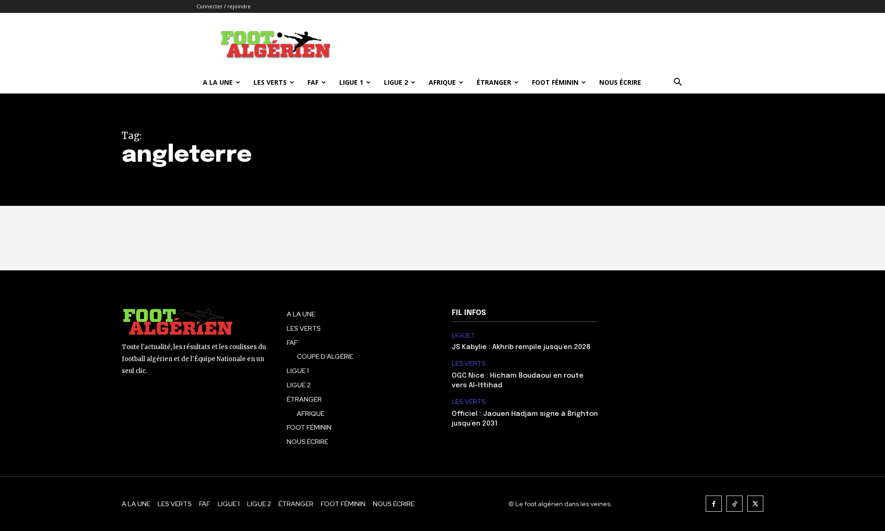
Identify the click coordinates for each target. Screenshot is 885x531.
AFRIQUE (442, 82)
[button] (678, 83)
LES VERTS (270, 82)
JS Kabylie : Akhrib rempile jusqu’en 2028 (521, 347)
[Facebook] (714, 504)
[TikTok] (734, 504)
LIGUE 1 (351, 82)
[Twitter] (755, 504)
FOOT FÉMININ (555, 82)
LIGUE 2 (396, 82)
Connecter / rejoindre (223, 6)
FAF (313, 82)
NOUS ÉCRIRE (620, 82)
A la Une (218, 82)
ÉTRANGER (494, 82)
